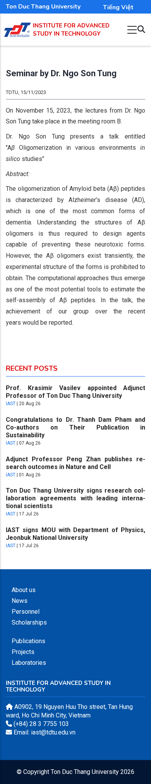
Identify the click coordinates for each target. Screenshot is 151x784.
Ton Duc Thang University (43, 6)
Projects (23, 652)
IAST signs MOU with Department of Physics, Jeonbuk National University (75, 533)
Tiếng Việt (118, 7)
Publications (28, 641)
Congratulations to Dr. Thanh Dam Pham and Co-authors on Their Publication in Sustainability (75, 427)
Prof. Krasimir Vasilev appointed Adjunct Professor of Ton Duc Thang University (75, 391)
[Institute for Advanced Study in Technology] (17, 26)
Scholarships (29, 622)
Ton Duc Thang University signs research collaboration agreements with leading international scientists (75, 498)
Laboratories (29, 662)
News (19, 600)
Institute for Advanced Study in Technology (71, 30)
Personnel (25, 611)
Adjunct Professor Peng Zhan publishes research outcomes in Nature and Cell (75, 463)
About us (24, 590)
